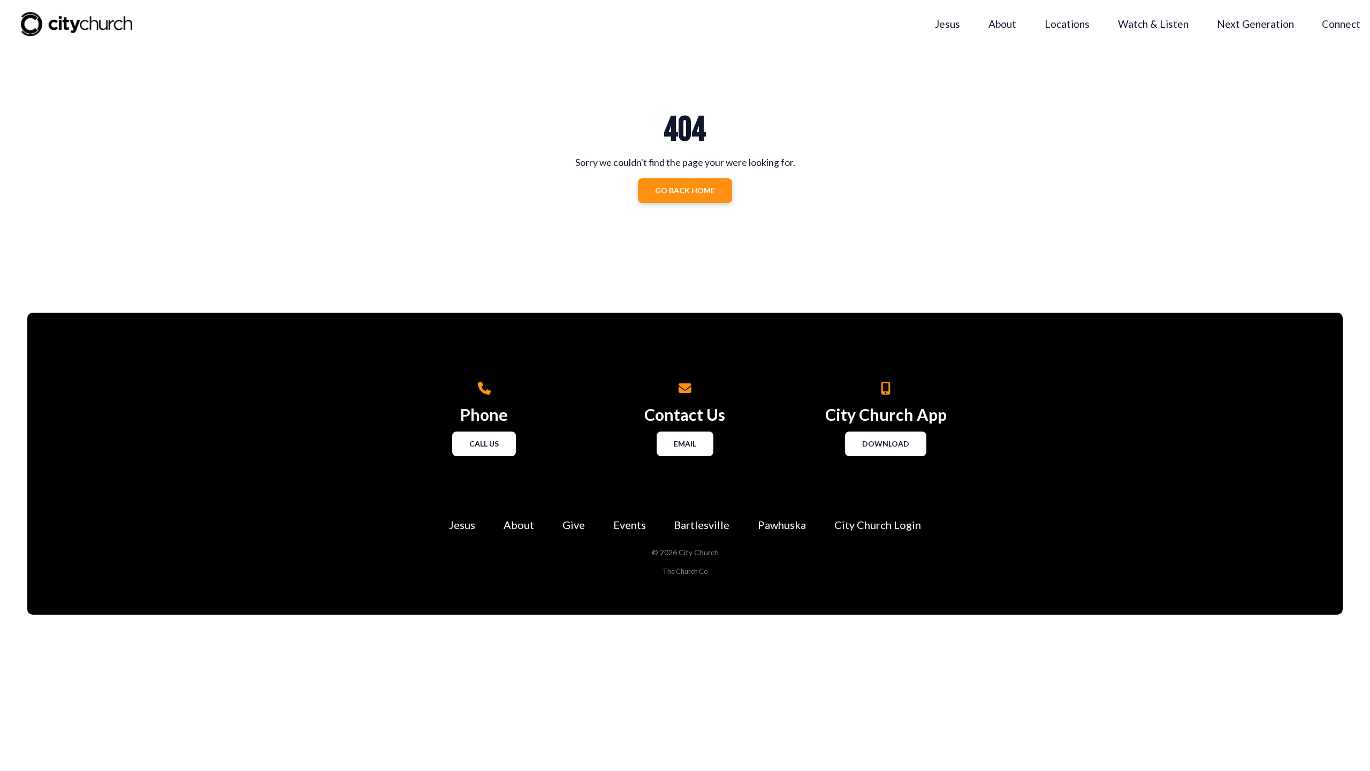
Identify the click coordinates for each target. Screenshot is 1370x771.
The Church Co (685, 571)
